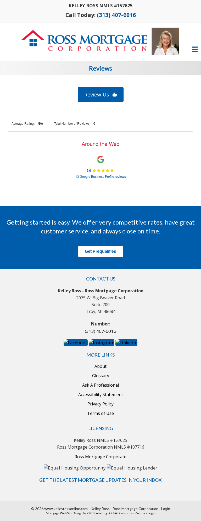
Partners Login (145, 513)
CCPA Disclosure (121, 513)
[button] (101, 94)
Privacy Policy (100, 404)
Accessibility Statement (100, 394)
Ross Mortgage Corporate (100, 457)
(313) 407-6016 (116, 15)
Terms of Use (100, 413)
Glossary (100, 376)
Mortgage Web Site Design (64, 513)
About (100, 366)
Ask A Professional (100, 385)
